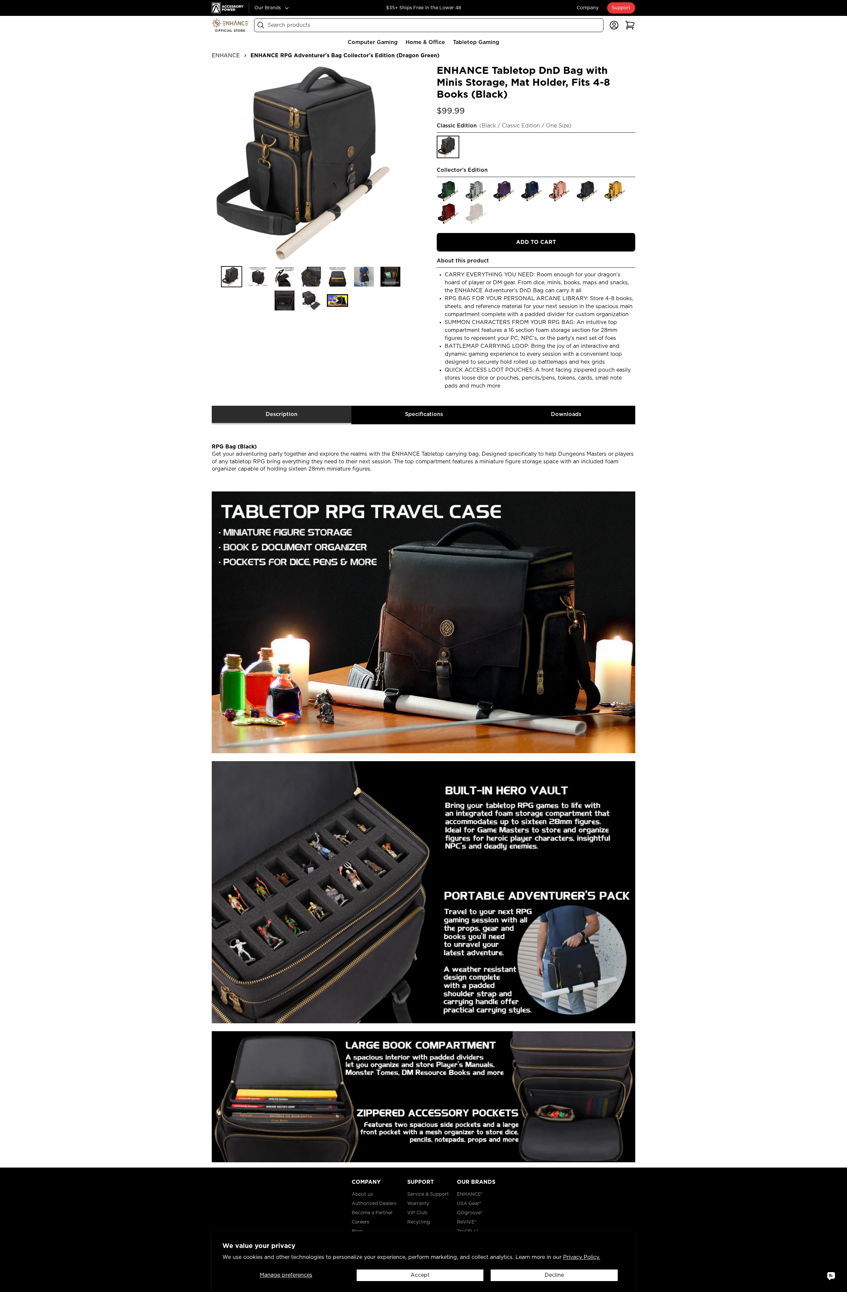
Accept (420, 1275)
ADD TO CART (536, 242)
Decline (554, 1275)
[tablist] (423, 415)
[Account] (614, 25)
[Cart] (630, 25)
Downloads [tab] (566, 414)
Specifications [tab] (424, 414)
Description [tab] (281, 414)
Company (588, 8)
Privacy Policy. (581, 1257)
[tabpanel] (423, 793)
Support (621, 8)
